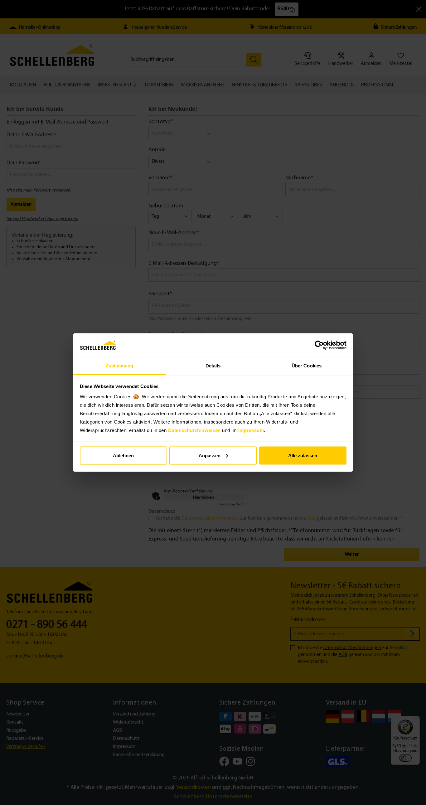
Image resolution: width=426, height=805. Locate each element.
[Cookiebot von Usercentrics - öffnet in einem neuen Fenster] (319, 345)
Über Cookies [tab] (307, 365)
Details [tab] (213, 365)
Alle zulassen (302, 455)
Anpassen (209, 455)
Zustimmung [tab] (119, 365)
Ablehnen (123, 455)
